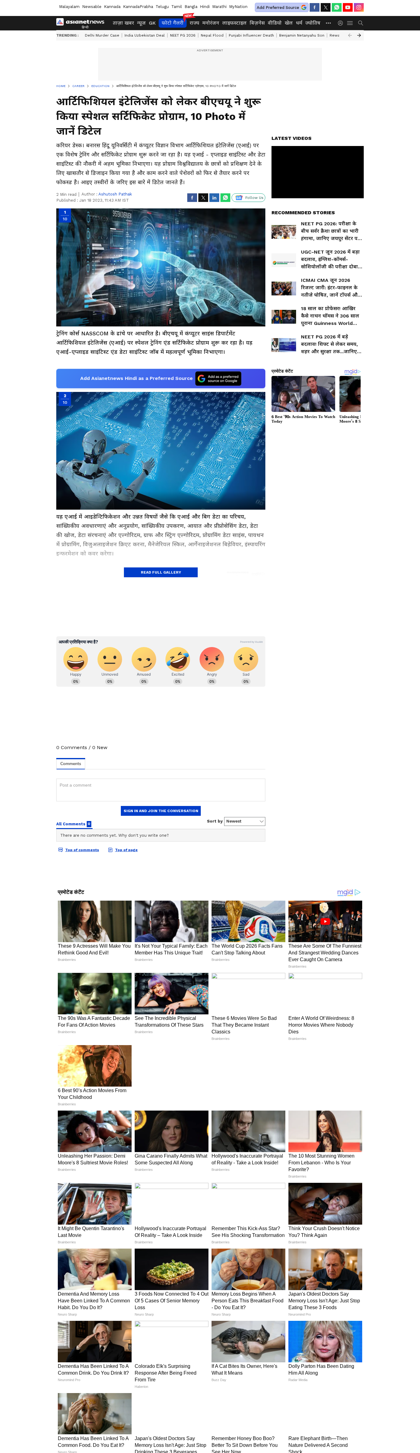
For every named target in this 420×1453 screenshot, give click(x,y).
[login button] (342, 23)
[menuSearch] (360, 23)
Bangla (190, 6)
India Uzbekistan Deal (145, 35)
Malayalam (69, 6)
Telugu (162, 6)
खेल (289, 23)
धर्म (299, 23)
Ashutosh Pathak (115, 194)
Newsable (91, 6)
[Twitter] (326, 7)
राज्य (194, 23)
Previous (350, 35)
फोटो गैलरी (173, 23)
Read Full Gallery (161, 572)
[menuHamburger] (350, 23)
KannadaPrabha (138, 6)
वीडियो (275, 23)
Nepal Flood (212, 35)
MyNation (238, 6)
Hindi (205, 6)
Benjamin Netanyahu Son (301, 35)
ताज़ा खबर (123, 23)
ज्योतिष (312, 23)
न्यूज (141, 23)
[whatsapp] (337, 7)
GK (152, 23)
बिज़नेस (257, 23)
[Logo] (82, 23)
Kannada (112, 6)
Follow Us (254, 197)
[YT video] (348, 7)
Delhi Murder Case (102, 35)
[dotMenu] (328, 23)
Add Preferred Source (278, 7)
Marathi (219, 6)
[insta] (359, 7)
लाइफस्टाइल (234, 23)
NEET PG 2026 (183, 35)
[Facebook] (314, 7)
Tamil (176, 6)
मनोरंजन (210, 23)
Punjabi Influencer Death (251, 35)
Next (359, 35)
